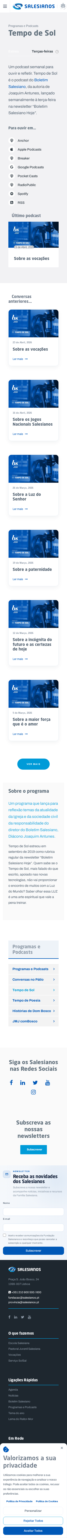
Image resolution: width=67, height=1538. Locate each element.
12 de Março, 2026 (23, 633)
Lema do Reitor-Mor (20, 1419)
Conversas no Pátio (28, 979)
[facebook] (11, 1083)
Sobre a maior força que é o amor (31, 721)
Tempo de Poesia (26, 1000)
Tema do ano (16, 1413)
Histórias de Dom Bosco (31, 1010)
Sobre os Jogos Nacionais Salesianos (33, 421)
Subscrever (33, 1251)
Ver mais (33, 764)
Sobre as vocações (31, 258)
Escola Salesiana (18, 1343)
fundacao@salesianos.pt (23, 1298)
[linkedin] (22, 1083)
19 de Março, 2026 (23, 562)
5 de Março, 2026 (22, 712)
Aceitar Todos (33, 1531)
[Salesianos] (38, 6)
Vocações (14, 1355)
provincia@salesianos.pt (23, 1302)
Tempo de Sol (23, 989)
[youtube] (47, 1083)
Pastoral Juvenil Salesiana (24, 1349)
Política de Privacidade (19, 1501)
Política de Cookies (47, 1501)
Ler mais (18, 359)
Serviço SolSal (17, 1361)
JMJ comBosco (24, 1021)
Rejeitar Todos (33, 1521)
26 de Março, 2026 (23, 487)
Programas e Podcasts (30, 968)
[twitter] (35, 1083)
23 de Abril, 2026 (24, 247)
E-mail (6, 1219)
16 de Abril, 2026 (22, 412)
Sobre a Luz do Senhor (27, 496)
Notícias (13, 1396)
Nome (6, 1203)
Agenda (13, 1390)
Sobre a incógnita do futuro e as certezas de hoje (32, 644)
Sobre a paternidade (32, 569)
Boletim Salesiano (19, 1401)
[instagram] (33, 1092)
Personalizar (33, 1511)
